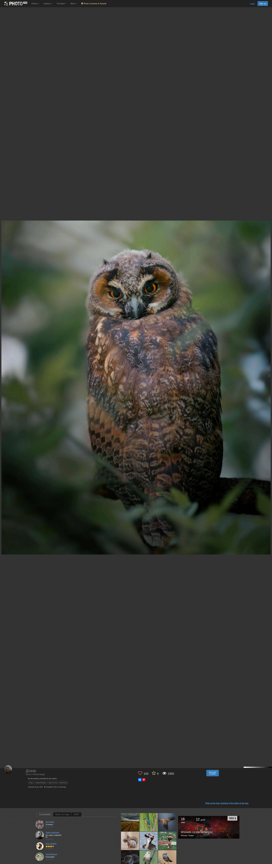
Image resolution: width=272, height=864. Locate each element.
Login (252, 4)
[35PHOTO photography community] (15, 3)
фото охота (53, 782)
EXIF (76, 814)
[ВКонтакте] (140, 779)
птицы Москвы (41, 782)
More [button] (73, 4)
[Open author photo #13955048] (130, 822)
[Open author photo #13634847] (149, 859)
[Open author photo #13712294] (130, 841)
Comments (45, 814)
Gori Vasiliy (50, 822)
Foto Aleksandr (51, 854)
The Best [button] (61, 4)
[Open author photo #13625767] (167, 859)
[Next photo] (269, 375)
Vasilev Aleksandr (52, 833)
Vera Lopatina (51, 844)
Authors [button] (47, 4)
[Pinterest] (143, 779)
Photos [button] (34, 4)
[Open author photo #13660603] (167, 841)
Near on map (62, 814)
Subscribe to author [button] (212, 773)
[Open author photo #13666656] (149, 841)
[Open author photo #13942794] (149, 822)
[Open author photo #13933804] (167, 822)
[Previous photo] (3, 375)
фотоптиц (63, 782)
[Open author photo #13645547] (130, 859)
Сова (31, 782)
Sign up (262, 4)
